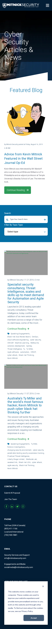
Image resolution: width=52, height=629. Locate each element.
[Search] (45, 220)
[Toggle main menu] (48, 5)
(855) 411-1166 (10, 529)
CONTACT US (10, 486)
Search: (7, 213)
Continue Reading (16, 190)
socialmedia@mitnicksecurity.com (18, 567)
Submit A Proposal (12, 493)
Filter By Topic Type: (13, 225)
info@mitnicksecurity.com (15, 558)
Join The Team (10, 499)
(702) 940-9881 (10, 535)
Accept (34, 618)
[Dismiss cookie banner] (43, 586)
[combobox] (26, 219)
